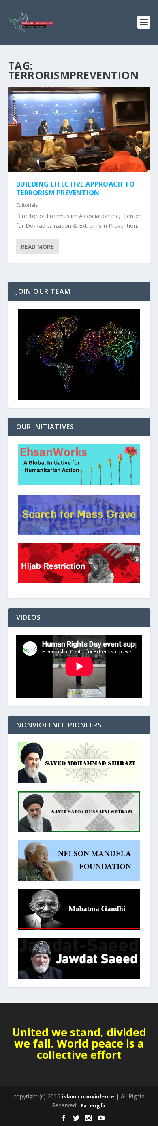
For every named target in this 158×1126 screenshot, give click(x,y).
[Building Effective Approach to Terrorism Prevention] (79, 129)
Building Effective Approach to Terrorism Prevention (75, 188)
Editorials (27, 204)
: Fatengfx (92, 1105)
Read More (37, 246)
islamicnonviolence (88, 1096)
